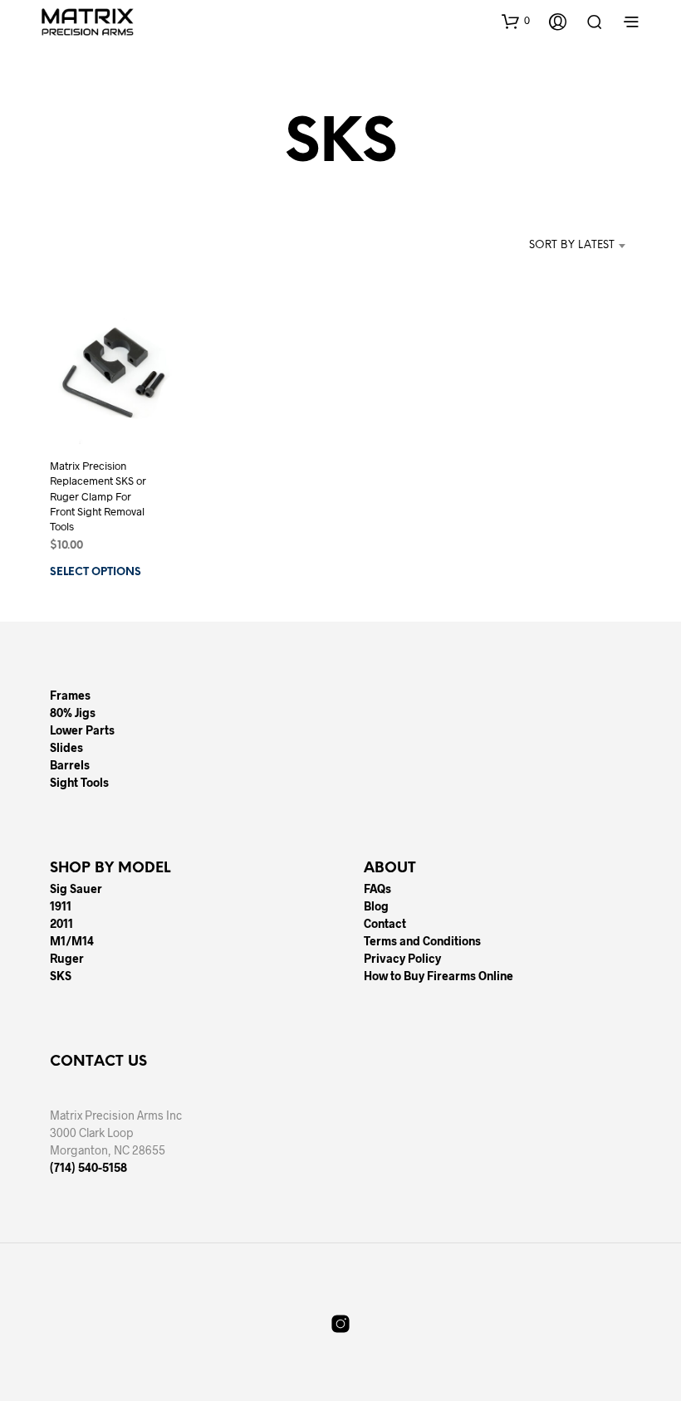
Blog (376, 906)
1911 (60, 906)
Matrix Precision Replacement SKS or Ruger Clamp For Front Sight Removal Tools (98, 497)
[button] (516, 20)
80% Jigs (73, 712)
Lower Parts (82, 730)
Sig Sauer (76, 888)
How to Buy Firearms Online (438, 976)
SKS (60, 976)
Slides (66, 747)
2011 (61, 923)
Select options (95, 572)
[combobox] (547, 245)
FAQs (377, 888)
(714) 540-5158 (88, 1167)
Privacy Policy (402, 958)
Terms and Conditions (422, 941)
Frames (70, 695)
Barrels (70, 765)
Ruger (67, 958)
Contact (385, 923)
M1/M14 (72, 941)
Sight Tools (79, 782)
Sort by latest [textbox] (572, 245)
